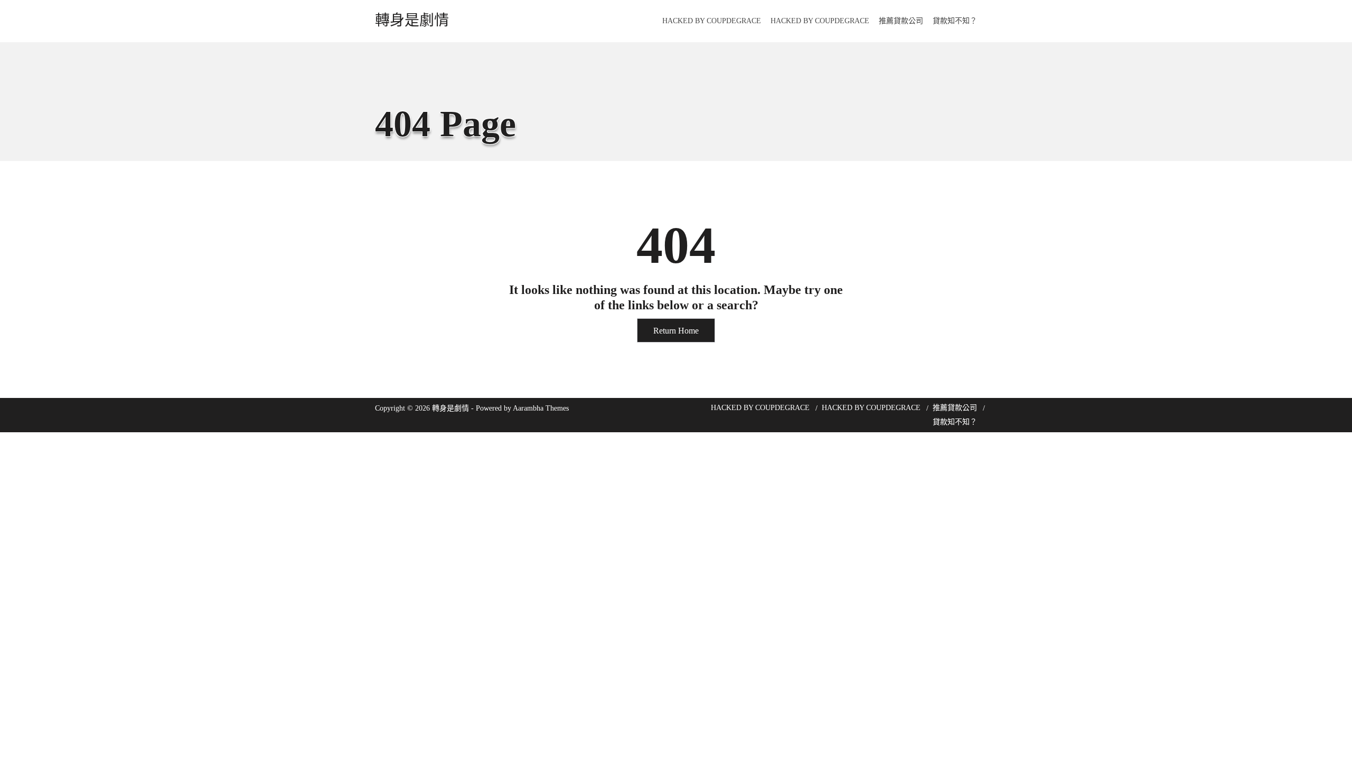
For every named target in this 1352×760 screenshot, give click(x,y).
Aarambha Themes (541, 408)
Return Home (676, 330)
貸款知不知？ (955, 21)
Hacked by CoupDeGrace (711, 21)
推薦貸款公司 (901, 21)
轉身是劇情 (412, 20)
